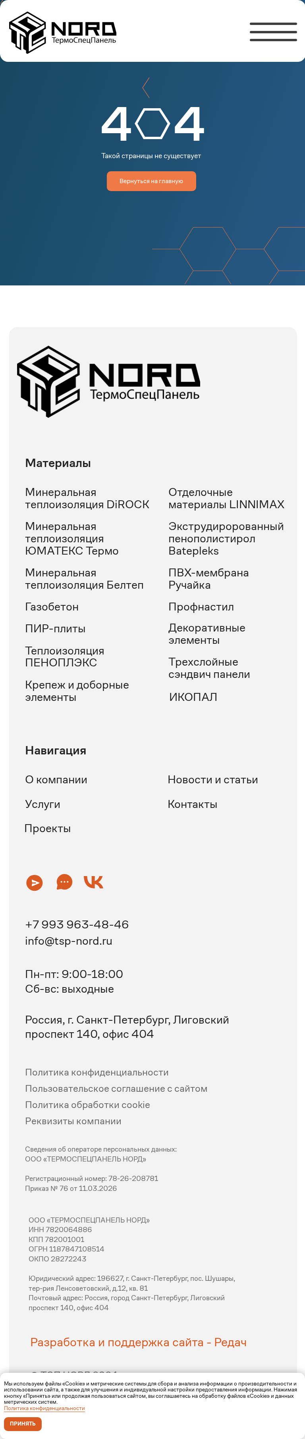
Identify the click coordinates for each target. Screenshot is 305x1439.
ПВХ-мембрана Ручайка (208, 578)
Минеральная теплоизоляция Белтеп (84, 578)
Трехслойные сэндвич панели (209, 667)
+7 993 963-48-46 (77, 924)
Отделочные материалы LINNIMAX (226, 498)
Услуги (42, 804)
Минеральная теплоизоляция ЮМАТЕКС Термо (72, 538)
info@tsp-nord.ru (68, 941)
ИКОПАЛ (193, 697)
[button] (34, 882)
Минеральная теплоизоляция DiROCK (87, 498)
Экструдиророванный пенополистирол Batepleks (226, 538)
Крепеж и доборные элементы (77, 690)
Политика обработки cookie (87, 1104)
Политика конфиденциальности (44, 1408)
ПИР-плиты (55, 628)
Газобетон (52, 606)
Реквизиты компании (73, 1121)
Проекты (47, 828)
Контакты (193, 804)
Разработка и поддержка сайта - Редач (138, 1342)
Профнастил (201, 606)
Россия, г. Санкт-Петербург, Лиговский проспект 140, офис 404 (127, 1026)
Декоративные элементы (206, 633)
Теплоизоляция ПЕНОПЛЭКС (64, 656)
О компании (56, 779)
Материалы (58, 463)
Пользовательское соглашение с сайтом (116, 1088)
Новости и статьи (213, 779)
